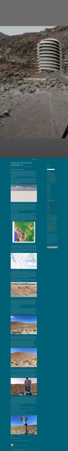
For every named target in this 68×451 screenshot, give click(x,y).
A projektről (33, 159)
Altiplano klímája (15, 440)
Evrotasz (52, 217)
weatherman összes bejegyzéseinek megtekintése (20, 445)
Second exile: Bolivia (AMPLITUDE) (51, 179)
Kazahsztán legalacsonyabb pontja (53, 219)
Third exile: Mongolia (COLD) (50, 182)
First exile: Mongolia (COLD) (50, 174)
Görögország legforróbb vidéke (50, 218)
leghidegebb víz (52, 224)
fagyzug (55, 217)
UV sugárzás (27, 440)
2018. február (48, 198)
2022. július (48, 192)
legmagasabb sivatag (51, 226)
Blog (36, 159)
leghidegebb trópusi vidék (53, 223)
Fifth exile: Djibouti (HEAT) (50, 173)
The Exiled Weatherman (34, 79)
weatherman (12, 166)
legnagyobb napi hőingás (21, 440)
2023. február (48, 191)
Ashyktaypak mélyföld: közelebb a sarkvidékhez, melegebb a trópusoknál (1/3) (52, 203)
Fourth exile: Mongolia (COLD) (50, 175)
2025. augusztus (49, 186)
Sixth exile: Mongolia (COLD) (50, 181)
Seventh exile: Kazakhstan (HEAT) (51, 180)
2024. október (48, 187)
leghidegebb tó (48, 224)
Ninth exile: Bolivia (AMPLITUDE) (19, 166)
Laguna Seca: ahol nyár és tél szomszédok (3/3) (17, 450)
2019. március (48, 194)
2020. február (48, 193)
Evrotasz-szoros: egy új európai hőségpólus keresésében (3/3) (52, 207)
